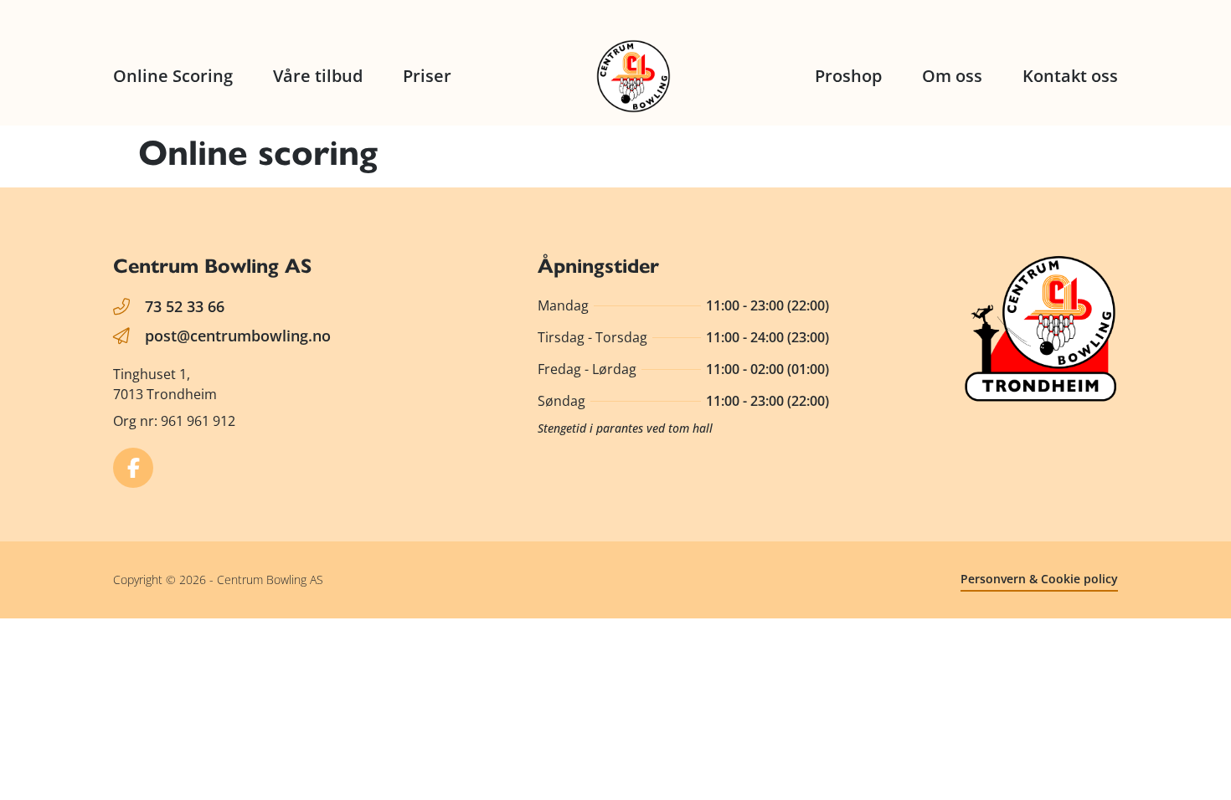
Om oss (952, 75)
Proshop (848, 75)
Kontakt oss (1070, 75)
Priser (427, 75)
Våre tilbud (318, 75)
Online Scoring (173, 75)
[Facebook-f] (133, 468)
